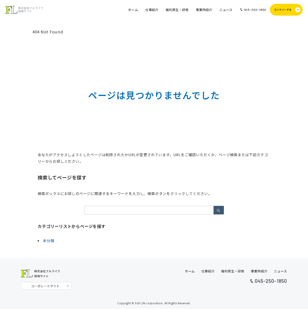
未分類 (48, 240)
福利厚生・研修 (232, 271)
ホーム (190, 271)
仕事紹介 (208, 271)
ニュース (280, 271)
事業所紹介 (259, 271)
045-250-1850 (271, 281)
